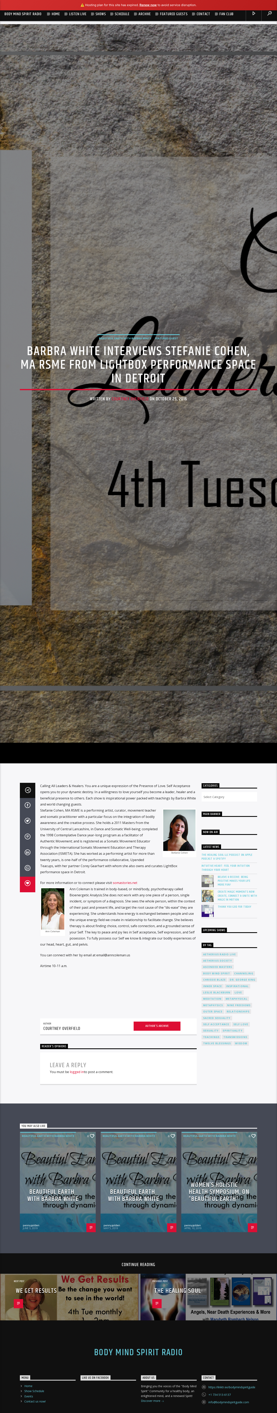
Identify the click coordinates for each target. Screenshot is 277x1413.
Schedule (122, 14)
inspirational (237, 1049)
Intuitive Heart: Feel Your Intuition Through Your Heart (226, 930)
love (238, 1055)
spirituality (232, 1093)
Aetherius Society (217, 1023)
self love (240, 1087)
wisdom (241, 1106)
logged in (77, 1134)
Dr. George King (242, 1042)
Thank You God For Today (234, 969)
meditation (212, 1061)
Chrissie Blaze (214, 1042)
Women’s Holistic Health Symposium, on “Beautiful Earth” (219, 1255)
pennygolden (31, 1288)
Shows (101, 14)
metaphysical (236, 1061)
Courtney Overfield (130, 428)
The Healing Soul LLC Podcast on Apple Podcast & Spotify (227, 919)
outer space (213, 1074)
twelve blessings (217, 1106)
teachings (211, 1099)
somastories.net (125, 945)
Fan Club (226, 14)
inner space (212, 1049)
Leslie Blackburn (217, 1055)
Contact (203, 14)
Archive (144, 14)
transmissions (235, 1099)
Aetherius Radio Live (219, 1017)
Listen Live (78, 14)
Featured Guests (174, 14)
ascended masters (217, 1030)
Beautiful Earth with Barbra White (125, 367)
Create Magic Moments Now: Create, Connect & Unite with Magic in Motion (237, 958)
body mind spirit (216, 1036)
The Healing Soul (177, 1354)
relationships (238, 1074)
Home (56, 14)
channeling (243, 1036)
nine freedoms (239, 1068)
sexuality (211, 1093)
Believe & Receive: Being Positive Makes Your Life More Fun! (234, 943)
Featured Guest (166, 367)
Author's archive (157, 1088)
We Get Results (36, 1354)
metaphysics (213, 1068)
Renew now (148, 5)
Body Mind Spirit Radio (23, 14)
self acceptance (216, 1087)
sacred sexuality (217, 1080)
